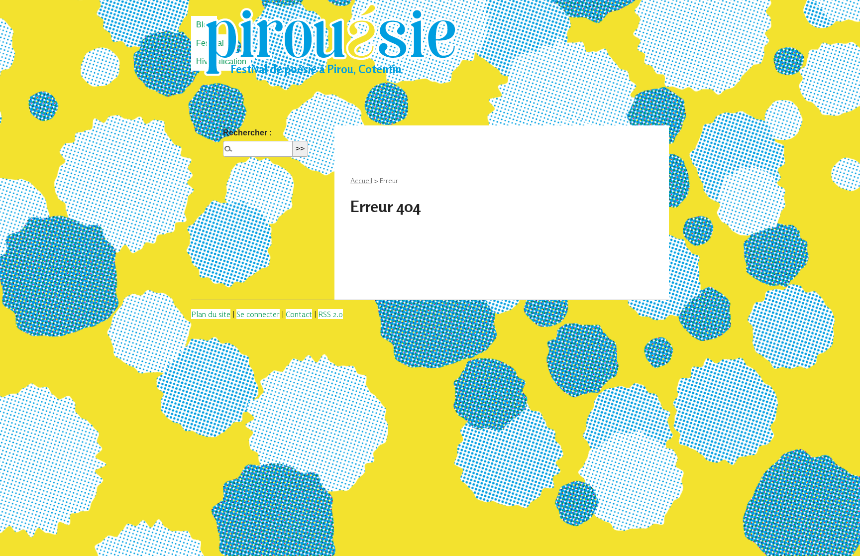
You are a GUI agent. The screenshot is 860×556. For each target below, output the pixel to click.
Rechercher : (247, 132)
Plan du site (210, 314)
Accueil (361, 180)
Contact (299, 314)
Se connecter (258, 314)
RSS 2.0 (330, 314)
